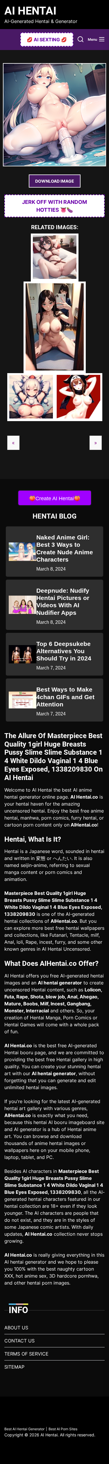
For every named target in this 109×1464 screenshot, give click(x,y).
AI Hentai (30, 10)
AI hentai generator (60, 983)
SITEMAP (14, 1367)
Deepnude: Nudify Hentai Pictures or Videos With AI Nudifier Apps (62, 601)
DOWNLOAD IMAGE (54, 181)
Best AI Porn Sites (63, 1429)
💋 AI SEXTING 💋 (47, 39)
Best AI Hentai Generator (24, 1429)
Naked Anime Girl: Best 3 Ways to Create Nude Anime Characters (64, 548)
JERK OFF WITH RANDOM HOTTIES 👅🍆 (54, 206)
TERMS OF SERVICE (26, 1354)
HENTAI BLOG (54, 516)
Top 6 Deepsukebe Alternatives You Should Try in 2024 (63, 651)
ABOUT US (16, 1328)
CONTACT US (19, 1341)
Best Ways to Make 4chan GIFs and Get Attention (65, 696)
